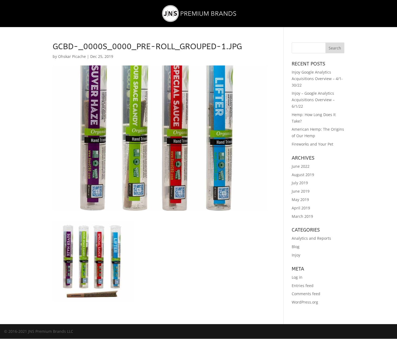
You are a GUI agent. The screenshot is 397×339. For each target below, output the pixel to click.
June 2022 (300, 166)
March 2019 (302, 216)
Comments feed (306, 293)
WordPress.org (305, 302)
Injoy (296, 255)
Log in (297, 277)
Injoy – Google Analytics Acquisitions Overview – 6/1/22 (313, 100)
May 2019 (300, 199)
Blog (296, 246)
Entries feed (303, 285)
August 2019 (303, 174)
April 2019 (301, 207)
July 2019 (300, 182)
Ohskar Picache (72, 56)
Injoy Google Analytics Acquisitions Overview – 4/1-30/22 (317, 79)
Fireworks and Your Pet (312, 144)
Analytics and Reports (311, 238)
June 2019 (300, 191)
